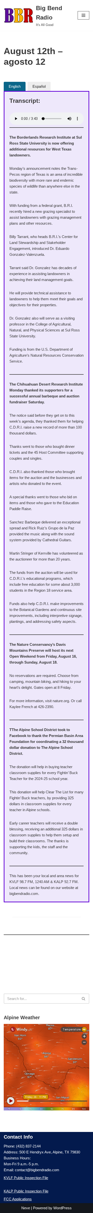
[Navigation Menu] (83, 15)
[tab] (15, 86)
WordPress (62, 1208)
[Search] (83, 999)
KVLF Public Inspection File (26, 1178)
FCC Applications (18, 1199)
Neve (25, 1208)
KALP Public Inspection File (26, 1191)
